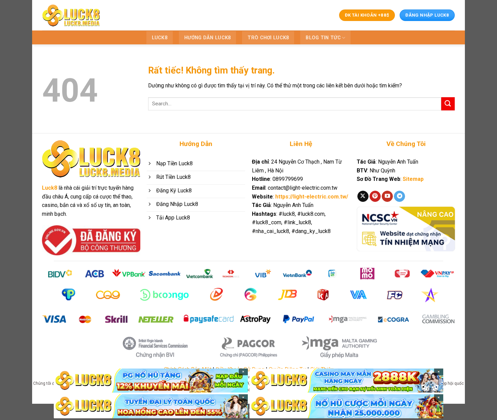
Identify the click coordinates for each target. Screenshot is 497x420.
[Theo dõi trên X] (363, 196)
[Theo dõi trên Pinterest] (375, 196)
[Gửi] (448, 103)
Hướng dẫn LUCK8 (207, 38)
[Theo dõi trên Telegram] (399, 196)
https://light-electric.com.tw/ (311, 196)
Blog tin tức (323, 38)
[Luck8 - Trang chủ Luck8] (71, 15)
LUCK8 (159, 38)
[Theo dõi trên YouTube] (387, 196)
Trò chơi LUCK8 (268, 38)
